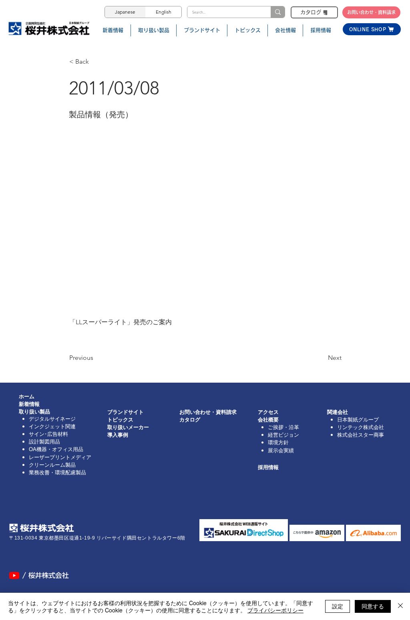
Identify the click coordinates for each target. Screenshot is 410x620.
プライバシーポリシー (275, 610)
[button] (95, 62)
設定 (337, 606)
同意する (373, 606)
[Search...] (278, 12)
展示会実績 (281, 450)
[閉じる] (400, 606)
